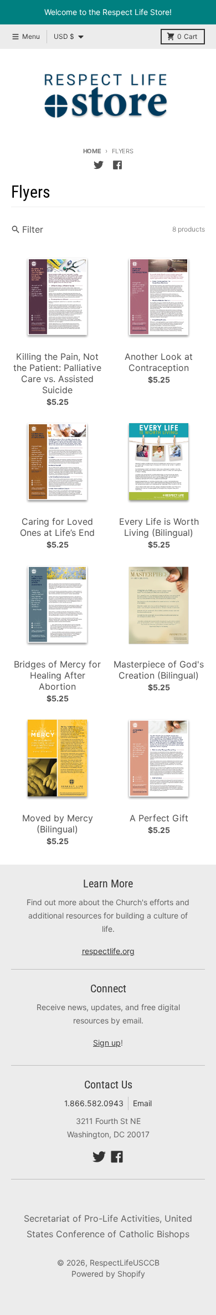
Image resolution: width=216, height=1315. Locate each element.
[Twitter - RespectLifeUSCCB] (98, 165)
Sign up (107, 1042)
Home (92, 151)
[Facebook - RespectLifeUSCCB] (117, 165)
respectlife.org (108, 951)
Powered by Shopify (108, 1273)
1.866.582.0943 (94, 1103)
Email (142, 1103)
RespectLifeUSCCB (125, 1262)
